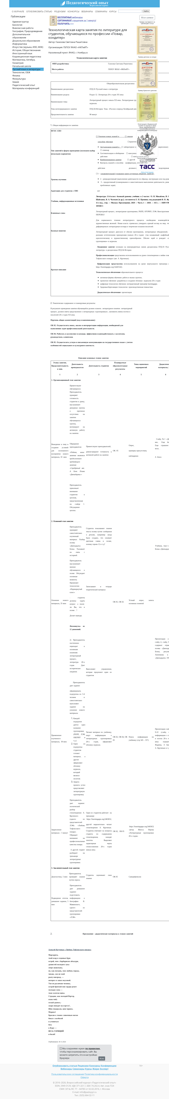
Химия (15, 81)
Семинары (78, 1068)
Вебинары (66, 1068)
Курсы (88, 1068)
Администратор (20, 21)
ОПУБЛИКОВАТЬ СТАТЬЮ (39, 11)
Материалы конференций (25, 88)
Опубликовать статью (65, 1065)
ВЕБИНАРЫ (87, 11)
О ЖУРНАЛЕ (18, 11)
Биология (17, 24)
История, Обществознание (26, 50)
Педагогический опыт (23, 85)
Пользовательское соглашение (67, 1074)
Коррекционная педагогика (26, 56)
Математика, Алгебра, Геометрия (23, 61)
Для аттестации (147, 172)
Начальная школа (21, 66)
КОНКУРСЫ (73, 11)
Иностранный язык (22, 53)
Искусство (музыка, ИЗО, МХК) (27, 47)
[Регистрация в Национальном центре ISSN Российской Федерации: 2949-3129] (147, 166)
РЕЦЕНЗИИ (59, 11)
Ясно (102, 1058)
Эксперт (104, 1068)
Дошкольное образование (26, 40)
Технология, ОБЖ (21, 72)
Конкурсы (94, 1065)
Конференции (108, 1065)
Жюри (95, 1068)
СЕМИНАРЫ (101, 11)
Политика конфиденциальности (101, 1074)
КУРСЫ (112, 11)
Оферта (85, 1077)
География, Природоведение (27, 31)
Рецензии (83, 1065)
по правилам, (92, 1048)
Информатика (19, 43)
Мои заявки (147, 17)
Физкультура (19, 78)
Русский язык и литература (26, 69)
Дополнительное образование (21, 36)
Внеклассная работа (22, 28)
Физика (16, 75)
